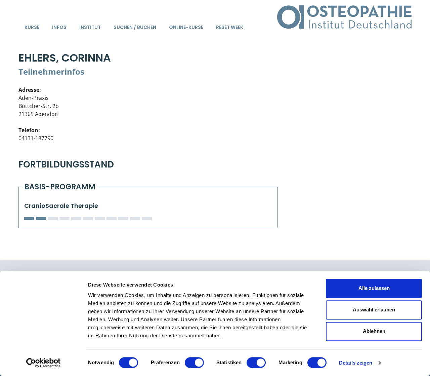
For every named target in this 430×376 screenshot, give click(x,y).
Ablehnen (374, 331)
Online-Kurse (186, 27)
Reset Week (229, 27)
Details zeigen (355, 363)
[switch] (194, 362)
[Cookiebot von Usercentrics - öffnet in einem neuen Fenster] (43, 363)
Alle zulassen (374, 288)
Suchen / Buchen (135, 27)
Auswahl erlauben (374, 309)
